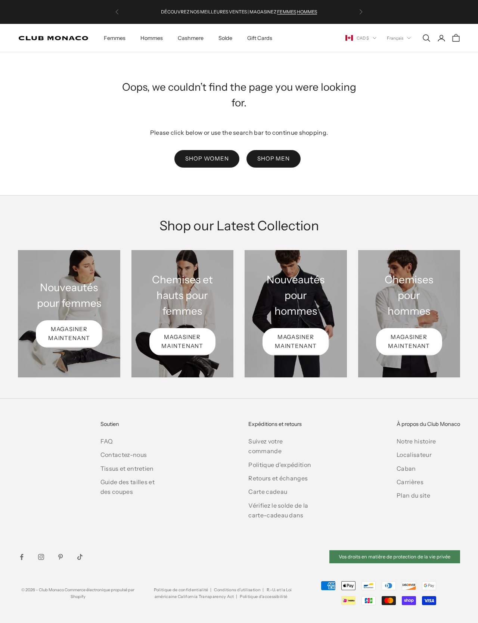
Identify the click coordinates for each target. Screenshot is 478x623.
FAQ (106, 441)
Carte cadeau (267, 491)
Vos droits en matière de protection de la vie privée (394, 557)
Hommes (151, 38)
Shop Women (207, 158)
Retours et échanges (278, 478)
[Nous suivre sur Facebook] (21, 557)
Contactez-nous (123, 454)
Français (395, 38)
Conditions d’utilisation (237, 589)
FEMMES (286, 12)
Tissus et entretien (127, 468)
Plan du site (413, 495)
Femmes (114, 38)
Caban (406, 468)
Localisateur (414, 454)
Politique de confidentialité (181, 589)
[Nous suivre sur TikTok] (80, 557)
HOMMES (307, 12)
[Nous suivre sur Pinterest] (60, 557)
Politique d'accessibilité (263, 596)
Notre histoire (416, 441)
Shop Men (273, 158)
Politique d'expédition (279, 464)
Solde (225, 38)
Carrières (410, 482)
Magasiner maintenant (69, 333)
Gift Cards (259, 38)
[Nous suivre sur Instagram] (41, 557)
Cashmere (191, 38)
